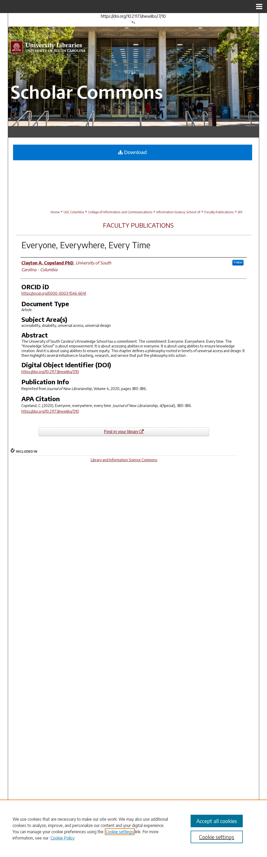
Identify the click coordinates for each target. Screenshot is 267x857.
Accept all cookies (216, 821)
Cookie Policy (63, 838)
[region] (133, 828)
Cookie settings (120, 831)
